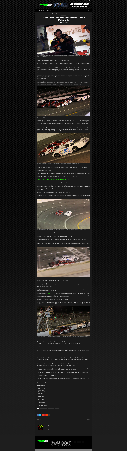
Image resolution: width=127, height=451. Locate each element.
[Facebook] (84, 0)
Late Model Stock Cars (43, 13)
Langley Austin (62, 22)
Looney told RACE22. (52, 293)
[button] (89, 10)
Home (42, 0)
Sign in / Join (38, 0)
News (75, 450)
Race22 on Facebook (46, 0)
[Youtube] (89, 0)
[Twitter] (87, 0)
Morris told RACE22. (59, 185)
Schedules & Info (83, 450)
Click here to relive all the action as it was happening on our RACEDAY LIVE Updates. (53, 179)
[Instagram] (86, 0)
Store (50, 0)
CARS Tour (78, 450)
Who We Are (88, 450)
